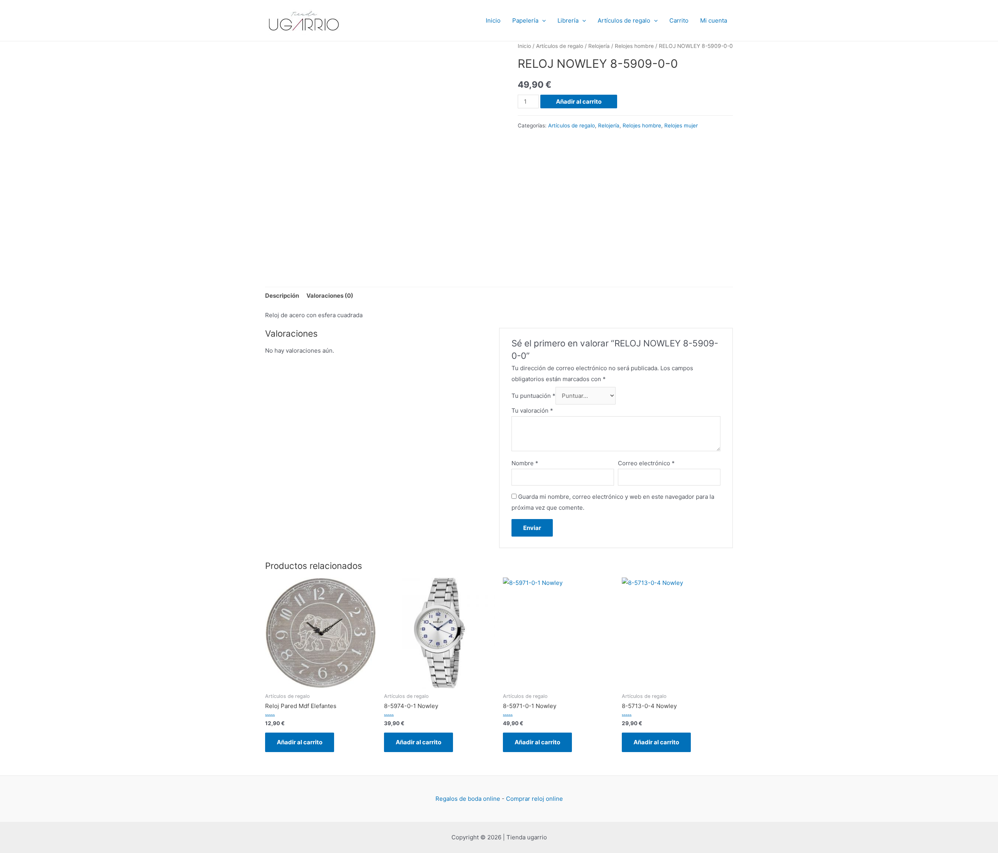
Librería (568, 20)
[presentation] (542, 20)
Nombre (524, 463)
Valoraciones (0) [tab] (329, 295)
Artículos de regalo (624, 20)
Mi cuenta (713, 20)
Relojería (599, 46)
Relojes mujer (681, 125)
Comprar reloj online (534, 798)
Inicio (493, 20)
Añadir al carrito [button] (299, 742)
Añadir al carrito (579, 101)
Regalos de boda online (467, 798)
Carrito (678, 20)
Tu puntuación (533, 395)
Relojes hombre (634, 46)
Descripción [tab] (282, 295)
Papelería (525, 20)
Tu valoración (532, 410)
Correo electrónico (646, 463)
